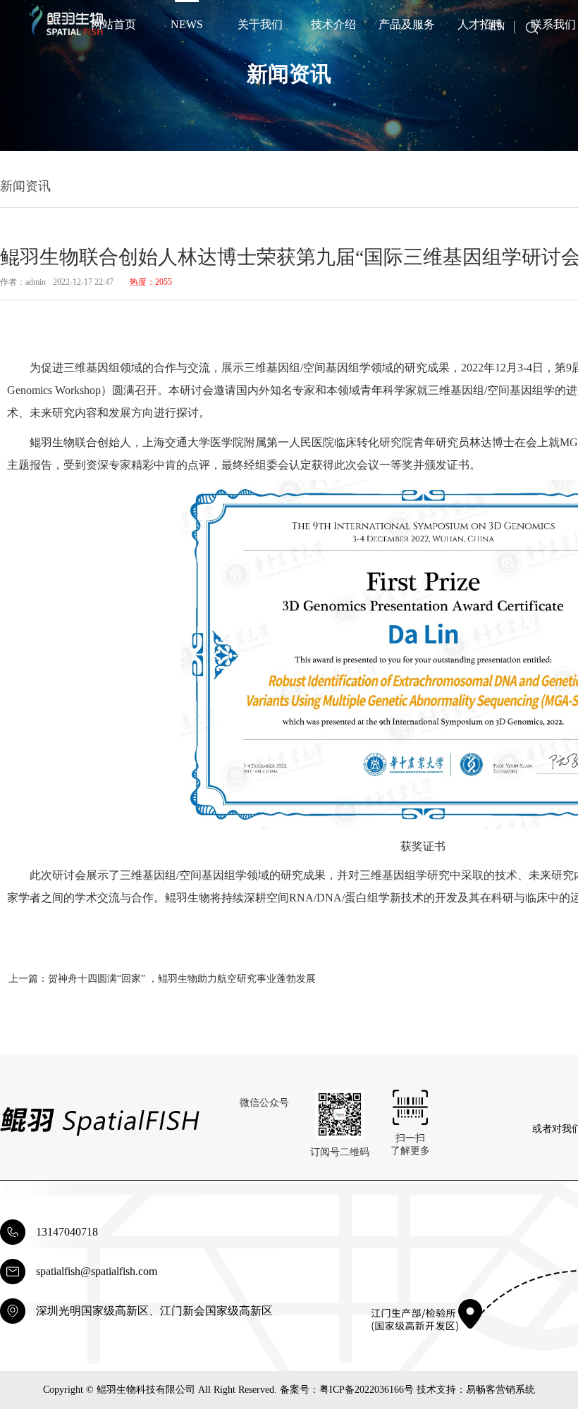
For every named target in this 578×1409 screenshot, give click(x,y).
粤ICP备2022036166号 (366, 1389)
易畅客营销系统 (500, 1389)
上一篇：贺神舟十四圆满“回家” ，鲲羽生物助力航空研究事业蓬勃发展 (162, 978)
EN (497, 26)
